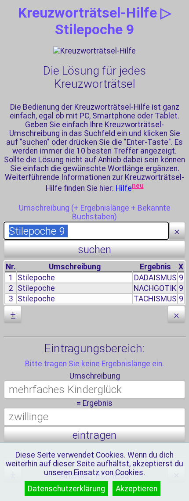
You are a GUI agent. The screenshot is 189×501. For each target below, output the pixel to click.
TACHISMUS (155, 298)
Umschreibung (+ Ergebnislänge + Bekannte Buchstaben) (95, 212)
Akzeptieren (136, 488)
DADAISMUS (155, 277)
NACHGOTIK (155, 288)
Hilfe (124, 187)
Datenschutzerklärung (66, 488)
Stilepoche (36, 277)
